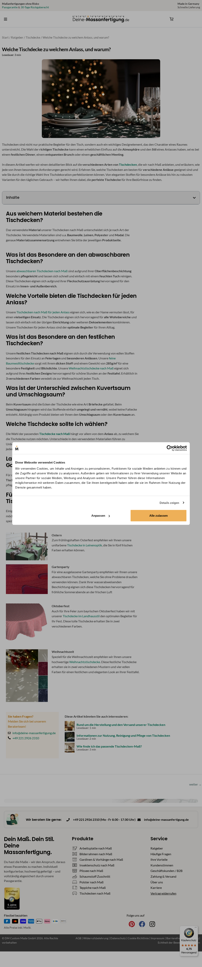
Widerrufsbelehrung (96, 938)
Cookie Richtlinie (138, 938)
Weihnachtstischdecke (84, 662)
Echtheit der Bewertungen (174, 942)
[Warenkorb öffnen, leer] (171, 19)
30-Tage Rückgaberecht (35, 7)
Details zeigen (169, 502)
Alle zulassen (158, 515)
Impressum (158, 938)
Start (5, 37)
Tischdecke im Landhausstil (81, 616)
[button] (5, 19)
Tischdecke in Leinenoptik (84, 545)
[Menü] (195, 928)
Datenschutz (118, 938)
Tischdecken (128, 164)
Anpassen (98, 515)
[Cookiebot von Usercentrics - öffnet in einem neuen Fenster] (169, 448)
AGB (78, 938)
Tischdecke (33, 37)
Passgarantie (10, 7)
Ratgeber (17, 37)
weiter (195, 784)
